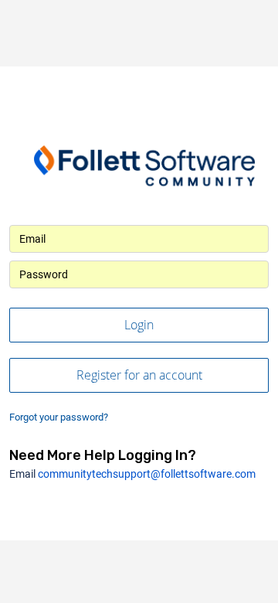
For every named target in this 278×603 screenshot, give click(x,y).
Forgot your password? (58, 417)
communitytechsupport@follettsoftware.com (147, 474)
